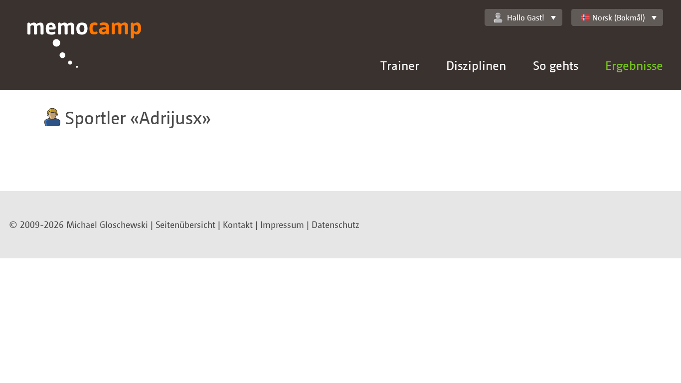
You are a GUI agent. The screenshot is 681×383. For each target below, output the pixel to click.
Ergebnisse (634, 65)
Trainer (399, 65)
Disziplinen (476, 65)
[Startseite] (84, 56)
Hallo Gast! (525, 17)
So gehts (555, 65)
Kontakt (238, 224)
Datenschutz (335, 224)
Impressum (282, 224)
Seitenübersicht (185, 224)
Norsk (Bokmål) (618, 17)
